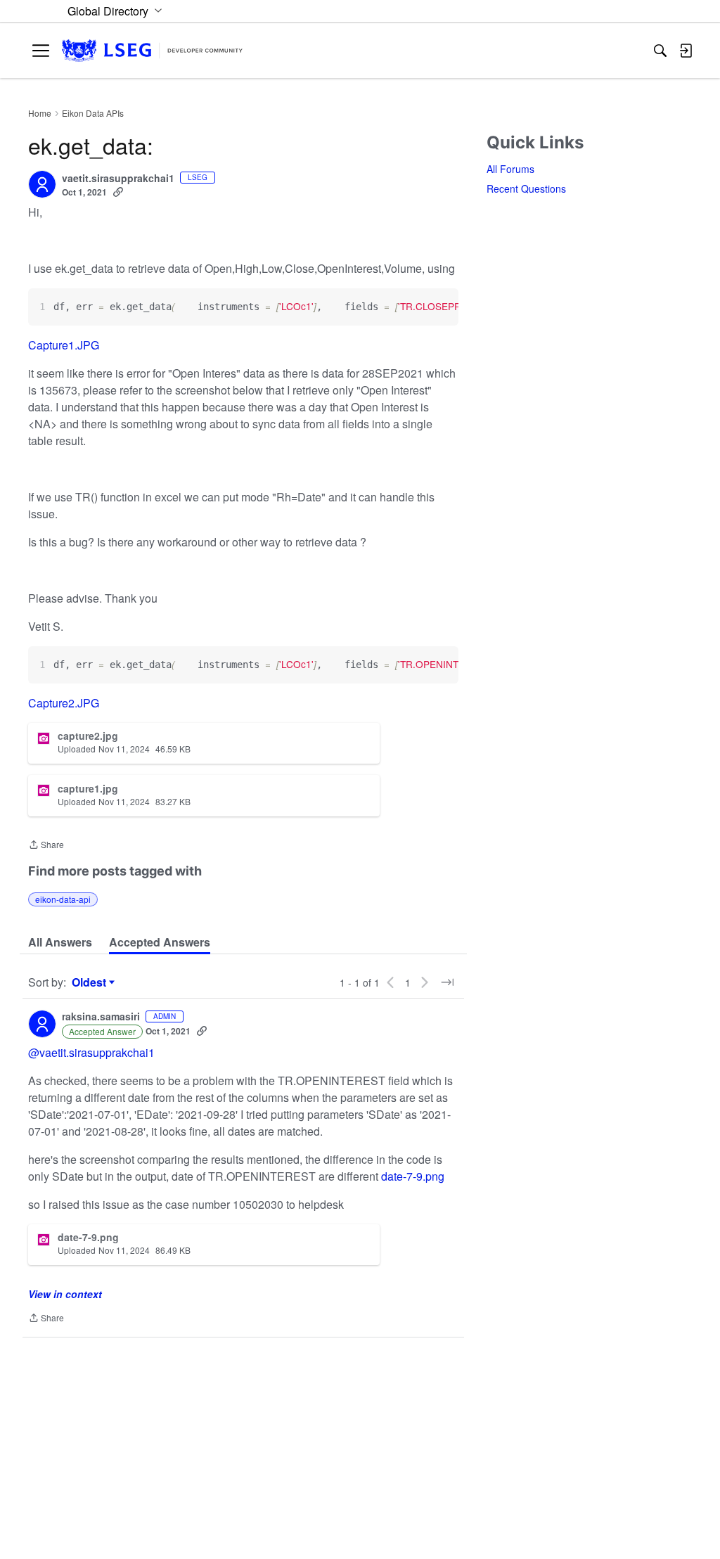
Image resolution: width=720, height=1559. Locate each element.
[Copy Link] (118, 192)
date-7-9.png (412, 1176)
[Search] (660, 50)
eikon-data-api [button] (63, 899)
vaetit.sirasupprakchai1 (118, 178)
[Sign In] (685, 50)
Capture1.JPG (63, 345)
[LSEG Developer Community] (152, 51)
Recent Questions (526, 188)
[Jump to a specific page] (447, 982)
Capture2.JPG (63, 703)
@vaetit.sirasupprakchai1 (91, 1052)
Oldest (91, 982)
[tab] (60, 942)
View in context (65, 1294)
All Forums (510, 169)
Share (46, 845)
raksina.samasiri (101, 1017)
